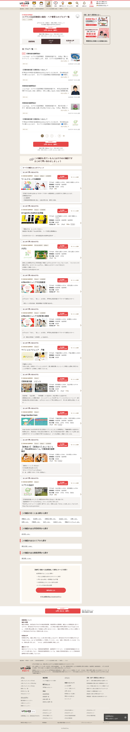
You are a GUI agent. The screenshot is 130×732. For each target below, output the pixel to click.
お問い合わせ (68, 691)
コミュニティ (24, 697)
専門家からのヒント (47, 687)
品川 (46, 522)
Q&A (44, 691)
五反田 (37, 519)
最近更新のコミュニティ (26, 700)
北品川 (57, 522)
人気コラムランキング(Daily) (28, 686)
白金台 (63, 519)
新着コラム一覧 (24, 688)
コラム (22, 678)
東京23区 (26, 546)
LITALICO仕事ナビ (69, 710)
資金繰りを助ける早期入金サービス (95, 693)
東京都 (26, 558)
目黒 (25, 522)
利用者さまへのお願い (70, 693)
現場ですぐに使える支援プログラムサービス (97, 688)
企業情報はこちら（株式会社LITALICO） (30, 716)
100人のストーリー (25, 693)
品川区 (25, 534)
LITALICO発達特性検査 (70, 715)
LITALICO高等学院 (91, 715)
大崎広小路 (50, 519)
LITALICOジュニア (47, 713)
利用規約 (44, 722)
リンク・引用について (70, 688)
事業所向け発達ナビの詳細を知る (96, 41)
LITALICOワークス (47, 710)
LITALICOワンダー (69, 713)
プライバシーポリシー (86, 722)
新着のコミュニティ (25, 705)
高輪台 (25, 519)
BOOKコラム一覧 (25, 691)
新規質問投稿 (46, 694)
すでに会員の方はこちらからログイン (50, 596)
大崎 (73, 519)
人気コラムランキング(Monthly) (28, 683)
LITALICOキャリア (91, 710)
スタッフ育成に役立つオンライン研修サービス (98, 686)
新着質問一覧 (46, 696)
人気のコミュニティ (25, 703)
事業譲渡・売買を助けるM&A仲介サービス (97, 696)
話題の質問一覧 (46, 699)
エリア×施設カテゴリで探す (49, 680)
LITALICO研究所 (68, 718)
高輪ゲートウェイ (72, 522)
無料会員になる (51, 590)
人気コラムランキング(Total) (28, 680)
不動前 (35, 522)
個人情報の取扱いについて (64, 722)
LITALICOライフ (90, 713)
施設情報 (45, 678)
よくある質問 (68, 686)
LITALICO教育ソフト (47, 715)
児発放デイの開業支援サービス (94, 691)
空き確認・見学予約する (62, 177)
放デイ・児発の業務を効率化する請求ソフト (97, 680)
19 (59, 136)
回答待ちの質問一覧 (47, 702)
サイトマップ (68, 699)
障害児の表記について (26, 722)
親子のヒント (46, 684)
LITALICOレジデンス (47, 718)
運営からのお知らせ (69, 696)
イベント (67, 678)
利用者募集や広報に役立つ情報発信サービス (97, 683)
